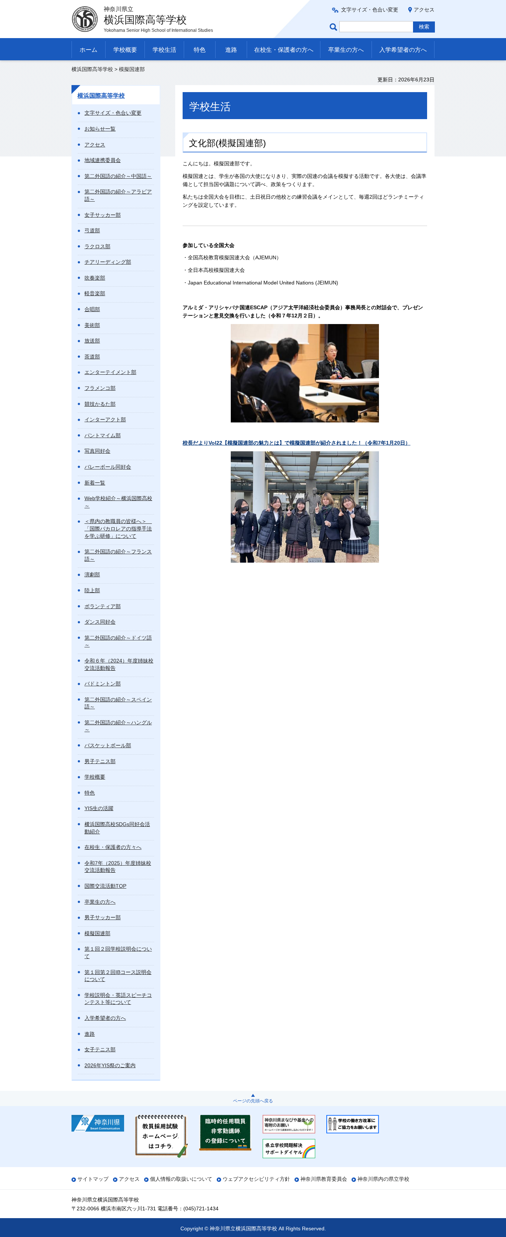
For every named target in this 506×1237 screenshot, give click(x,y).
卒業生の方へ (346, 50)
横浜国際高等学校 (92, 69)
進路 (231, 50)
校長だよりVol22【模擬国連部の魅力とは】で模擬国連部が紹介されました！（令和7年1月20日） (296, 443)
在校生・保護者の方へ (283, 50)
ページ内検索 (334, 27)
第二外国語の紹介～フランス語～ (118, 555)
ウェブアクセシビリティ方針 (256, 1179)
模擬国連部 (97, 933)
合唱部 (92, 309)
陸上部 (92, 590)
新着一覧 (94, 483)
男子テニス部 (100, 761)
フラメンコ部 (100, 388)
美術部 (92, 325)
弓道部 (92, 230)
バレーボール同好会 (107, 467)
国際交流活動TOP (105, 886)
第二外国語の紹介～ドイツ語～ (118, 641)
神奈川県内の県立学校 (383, 1179)
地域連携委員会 (102, 160)
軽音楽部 (94, 293)
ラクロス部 (97, 246)
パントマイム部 (102, 435)
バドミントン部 (102, 684)
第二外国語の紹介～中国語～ (118, 176)
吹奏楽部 (94, 278)
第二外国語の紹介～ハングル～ (118, 726)
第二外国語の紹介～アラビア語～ (118, 195)
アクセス (424, 10)
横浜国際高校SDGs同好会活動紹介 (117, 828)
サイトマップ (93, 1179)
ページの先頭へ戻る (253, 1100)
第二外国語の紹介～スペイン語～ (118, 703)
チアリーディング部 (107, 262)
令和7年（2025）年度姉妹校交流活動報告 (117, 866)
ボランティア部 (102, 606)
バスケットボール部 (107, 745)
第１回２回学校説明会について (118, 952)
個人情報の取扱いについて (181, 1179)
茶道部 (92, 357)
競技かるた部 (100, 404)
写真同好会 (97, 451)
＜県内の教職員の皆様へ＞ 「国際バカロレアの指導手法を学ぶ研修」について (118, 528)
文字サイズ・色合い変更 (369, 10)
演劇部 (92, 574)
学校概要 (125, 50)
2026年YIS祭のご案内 (110, 1065)
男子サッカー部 (102, 917)
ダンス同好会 (100, 622)
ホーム (88, 50)
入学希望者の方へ (403, 50)
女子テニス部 (100, 1049)
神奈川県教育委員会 (323, 1179)
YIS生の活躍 (98, 808)
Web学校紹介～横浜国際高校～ (118, 502)
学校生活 (164, 50)
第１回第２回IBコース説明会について (118, 975)
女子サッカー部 (102, 215)
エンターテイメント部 (110, 372)
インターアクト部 (105, 419)
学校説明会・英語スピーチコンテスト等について (118, 998)
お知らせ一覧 (100, 129)
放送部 (92, 341)
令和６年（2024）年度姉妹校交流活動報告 (118, 664)
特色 (200, 50)
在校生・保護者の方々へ (113, 847)
